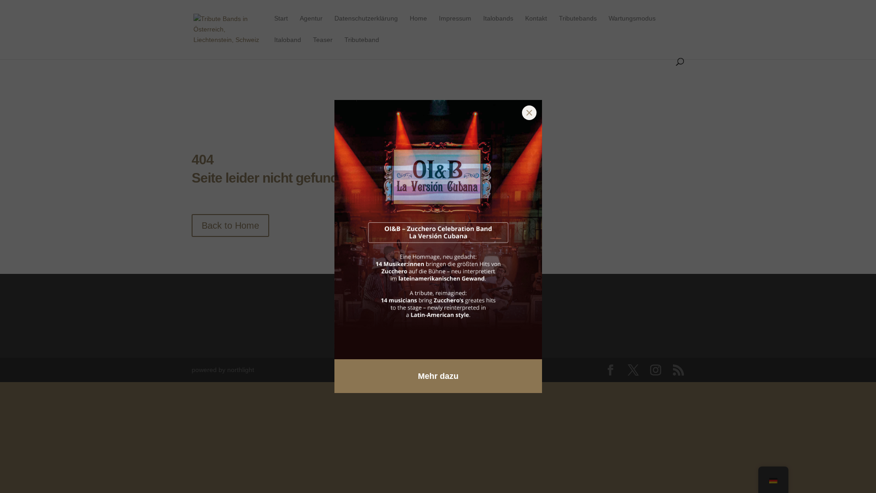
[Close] (529, 112)
